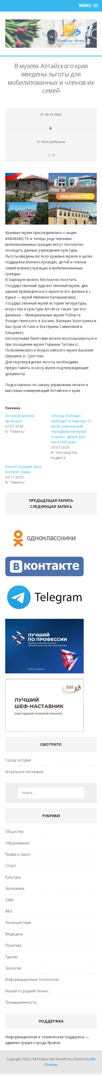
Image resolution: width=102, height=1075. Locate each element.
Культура (13, 877)
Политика (13, 945)
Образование (17, 842)
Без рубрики (53, 141)
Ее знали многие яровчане (20, 418)
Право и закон (18, 854)
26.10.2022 (53, 114)
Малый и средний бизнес (27, 990)
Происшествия (18, 922)
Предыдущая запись (51, 500)
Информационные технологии (32, 979)
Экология (13, 968)
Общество (14, 831)
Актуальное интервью (24, 771)
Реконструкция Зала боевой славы (23, 469)
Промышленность (21, 1002)
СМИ (9, 899)
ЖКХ (8, 911)
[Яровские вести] (51, 34)
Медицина (14, 934)
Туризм (11, 956)
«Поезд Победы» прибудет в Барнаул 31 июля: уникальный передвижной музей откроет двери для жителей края (71, 428)
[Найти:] (51, 793)
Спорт (10, 865)
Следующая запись (51, 506)
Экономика (14, 888)
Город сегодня (18, 760)
